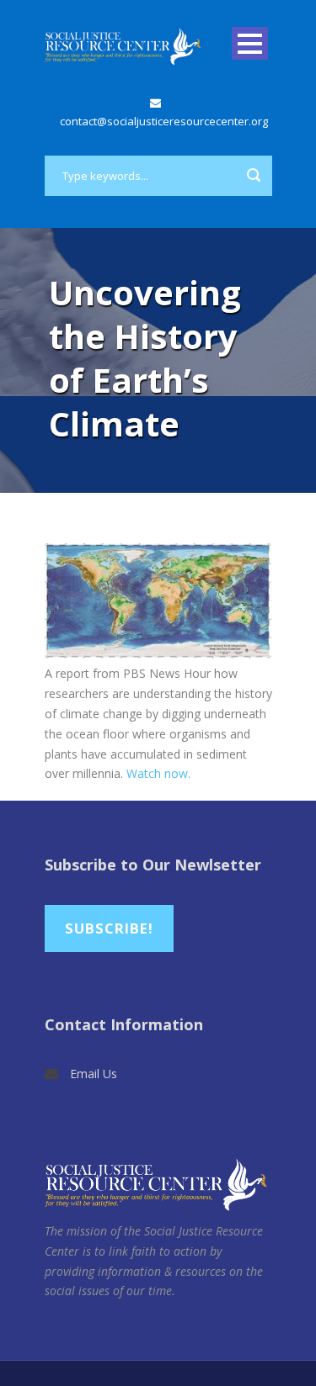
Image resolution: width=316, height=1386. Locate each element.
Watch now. (158, 773)
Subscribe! (109, 928)
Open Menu (250, 43)
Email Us (93, 1074)
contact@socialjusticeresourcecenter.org (164, 121)
